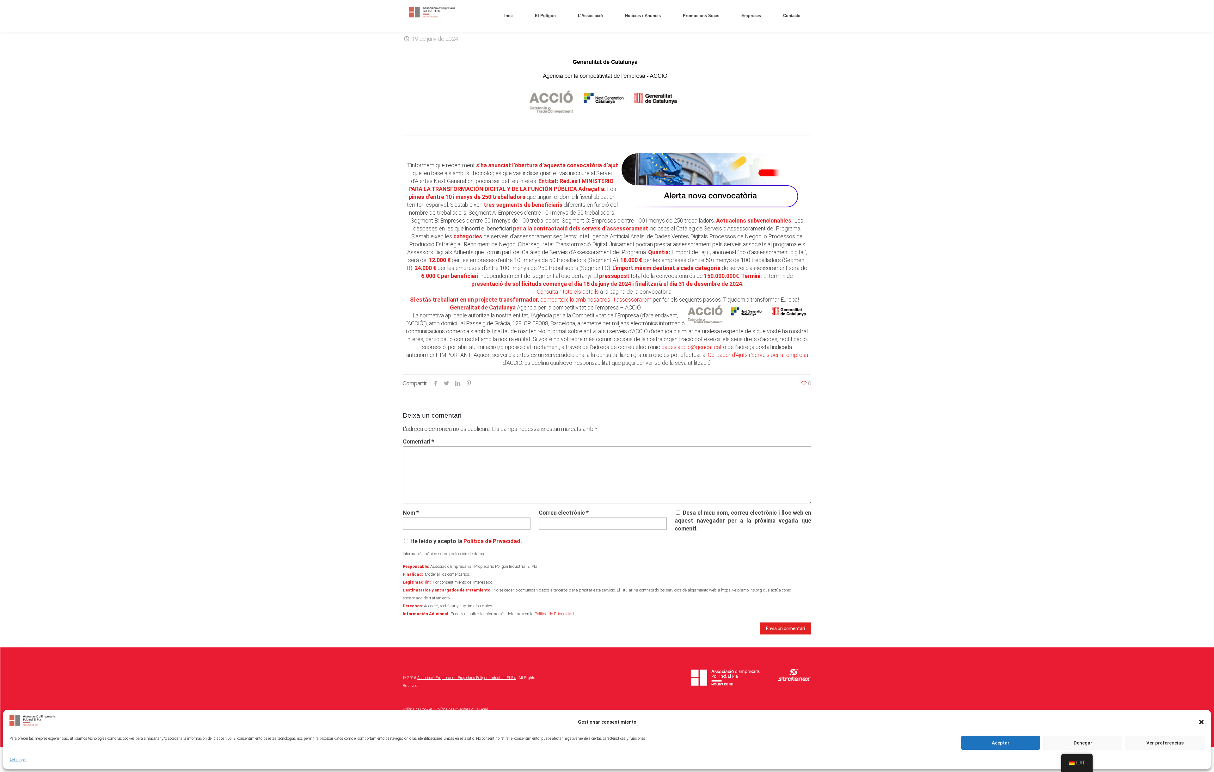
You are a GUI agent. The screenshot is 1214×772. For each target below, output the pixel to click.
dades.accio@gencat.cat (691, 347)
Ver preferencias (1165, 743)
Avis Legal (479, 709)
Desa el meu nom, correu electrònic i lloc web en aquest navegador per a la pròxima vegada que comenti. (743, 520)
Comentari (418, 441)
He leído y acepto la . (465, 541)
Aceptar (1000, 743)
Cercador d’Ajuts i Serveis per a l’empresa (758, 355)
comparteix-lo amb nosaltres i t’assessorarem (596, 299)
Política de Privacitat (452, 709)
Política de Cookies (418, 709)
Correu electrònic (564, 512)
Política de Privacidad (491, 541)
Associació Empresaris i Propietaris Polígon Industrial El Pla (466, 678)
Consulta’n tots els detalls (568, 291)
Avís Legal (17, 760)
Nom (411, 512)
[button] (1201, 722)
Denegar (1083, 743)
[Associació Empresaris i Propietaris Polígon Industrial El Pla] (432, 12)
